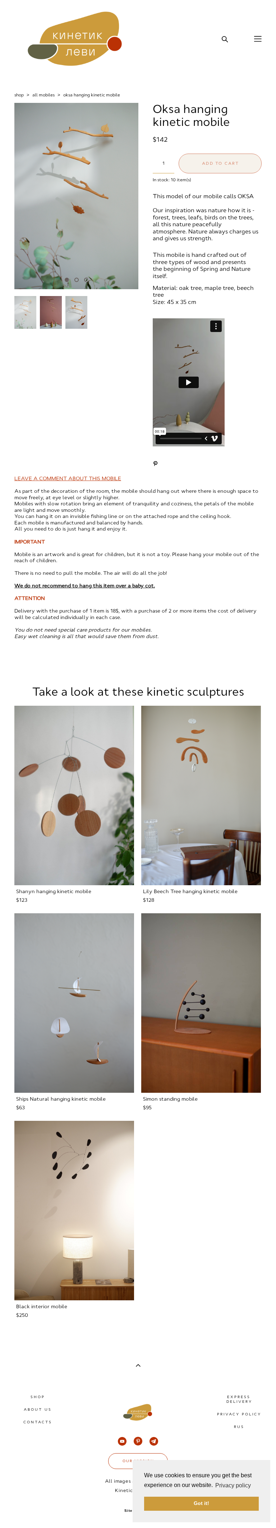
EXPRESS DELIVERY (239, 1399)
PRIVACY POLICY (239, 1414)
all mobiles (43, 95)
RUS (239, 1426)
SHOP (38, 1397)
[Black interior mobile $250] (74, 1210)
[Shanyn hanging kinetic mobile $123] (74, 795)
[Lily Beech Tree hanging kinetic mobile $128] (201, 795)
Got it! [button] (201, 1503)
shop (19, 95)
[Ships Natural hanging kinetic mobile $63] (74, 1003)
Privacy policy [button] (233, 1485)
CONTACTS (37, 1422)
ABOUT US (38, 1409)
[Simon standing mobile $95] (201, 1003)
